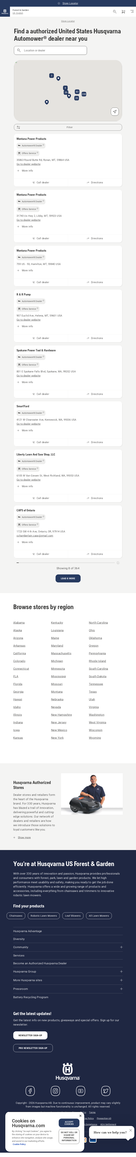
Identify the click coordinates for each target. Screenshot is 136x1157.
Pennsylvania (97, 653)
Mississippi (58, 676)
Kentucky (57, 622)
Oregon (93, 645)
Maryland (57, 645)
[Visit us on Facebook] (30, 1091)
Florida (17, 684)
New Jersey (58, 722)
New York (57, 737)
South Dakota (97, 676)
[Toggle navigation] (132, 12)
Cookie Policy (19, 1144)
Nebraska (57, 699)
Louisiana (57, 630)
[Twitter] (106, 1091)
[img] (31, 145)
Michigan (57, 661)
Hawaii (17, 699)
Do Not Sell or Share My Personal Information (69, 1136)
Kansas (18, 737)
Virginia (94, 707)
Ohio (92, 630)
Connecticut (21, 668)
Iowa (16, 730)
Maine (55, 638)
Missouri (57, 684)
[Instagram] (55, 1091)
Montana (57, 691)
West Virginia (97, 722)
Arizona (18, 638)
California (19, 653)
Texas (93, 691)
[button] (69, 96)
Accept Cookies (69, 1123)
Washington (96, 714)
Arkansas (19, 645)
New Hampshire (61, 714)
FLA (15, 676)
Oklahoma (95, 638)
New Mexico (59, 730)
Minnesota (58, 668)
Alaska (17, 630)
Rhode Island (97, 661)
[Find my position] (115, 112)
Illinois (17, 714)
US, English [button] (18, 13)
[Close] (80, 1115)
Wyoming (95, 737)
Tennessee (96, 684)
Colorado (19, 661)
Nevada (56, 707)
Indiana (18, 722)
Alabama (19, 622)
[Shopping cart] (123, 12)
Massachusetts (61, 653)
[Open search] (115, 12)
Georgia (18, 691)
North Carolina (98, 622)
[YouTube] (81, 1091)
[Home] (5, 12)
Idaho (17, 707)
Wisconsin (95, 730)
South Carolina (98, 668)
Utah (92, 699)
